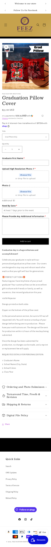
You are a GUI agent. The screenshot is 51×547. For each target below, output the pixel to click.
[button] (6, 25)
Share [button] (7, 424)
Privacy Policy (11, 479)
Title (4, 131)
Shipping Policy (12, 492)
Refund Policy (11, 498)
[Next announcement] (46, 4)
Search (8, 466)
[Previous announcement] (5, 4)
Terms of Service (12, 486)
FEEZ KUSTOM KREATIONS (21, 541)
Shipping (5, 118)
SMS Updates (11, 473)
